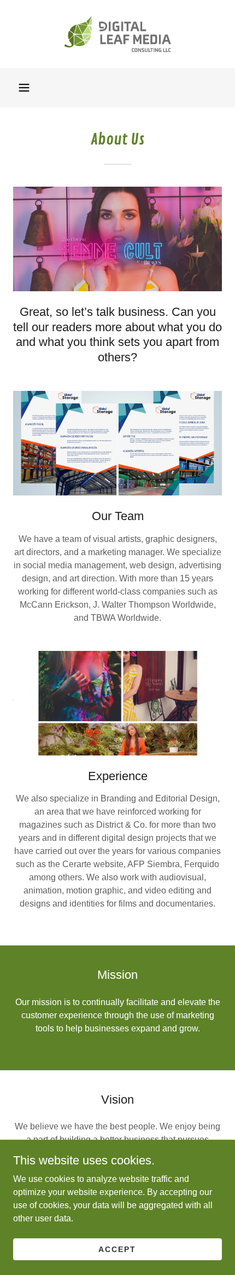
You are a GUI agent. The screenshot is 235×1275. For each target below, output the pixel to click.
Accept (117, 1248)
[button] (24, 88)
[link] (117, 34)
